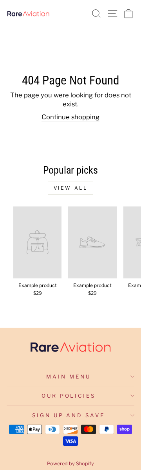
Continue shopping (70, 117)
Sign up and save (68, 415)
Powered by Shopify (70, 463)
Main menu (68, 376)
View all (71, 188)
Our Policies (69, 396)
